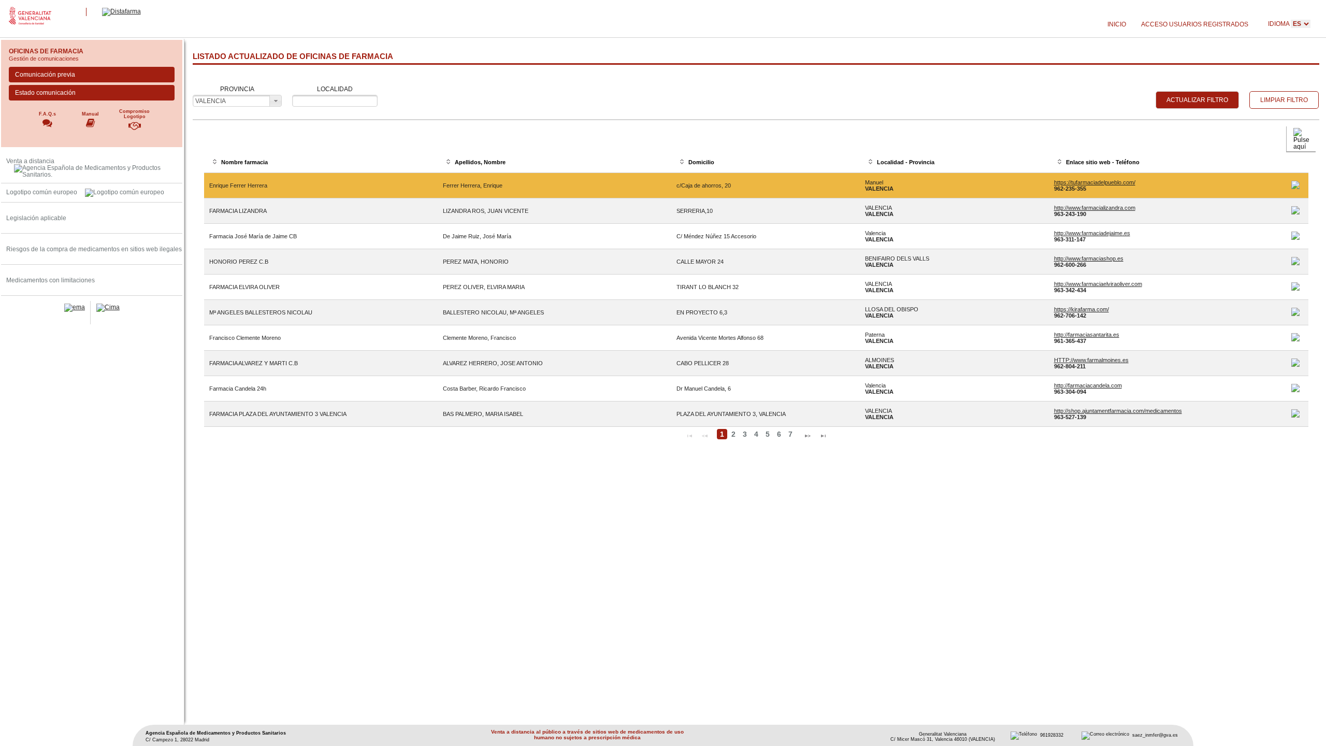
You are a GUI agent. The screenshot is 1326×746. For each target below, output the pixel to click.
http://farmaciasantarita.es (1086, 335)
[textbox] (335, 101)
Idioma (1279, 23)
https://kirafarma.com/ (1081, 309)
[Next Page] (807, 435)
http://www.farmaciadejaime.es (1092, 233)
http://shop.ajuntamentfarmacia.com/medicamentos (1118, 411)
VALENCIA (210, 100)
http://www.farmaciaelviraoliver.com (1098, 284)
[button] (1197, 99)
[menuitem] (1116, 25)
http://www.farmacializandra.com (1094, 208)
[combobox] (237, 101)
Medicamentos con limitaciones (50, 280)
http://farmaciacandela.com (1088, 385)
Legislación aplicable (36, 217)
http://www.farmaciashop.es (1088, 258)
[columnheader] (321, 162)
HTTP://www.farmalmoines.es (1091, 360)
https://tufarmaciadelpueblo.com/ (1094, 182)
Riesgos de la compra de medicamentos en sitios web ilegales (94, 249)
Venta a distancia (30, 160)
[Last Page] (823, 435)
